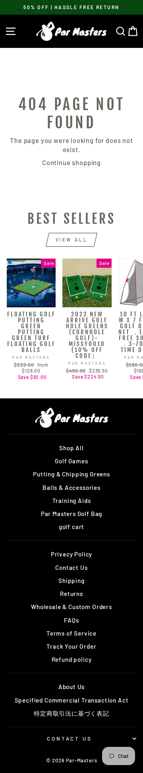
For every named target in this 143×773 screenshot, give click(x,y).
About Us (71, 686)
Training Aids (71, 500)
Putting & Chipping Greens (71, 474)
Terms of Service (71, 633)
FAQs (71, 620)
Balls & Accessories (71, 487)
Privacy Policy (72, 554)
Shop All (71, 447)
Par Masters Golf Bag (71, 513)
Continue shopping (71, 162)
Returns (71, 593)
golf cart (71, 526)
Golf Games (71, 461)
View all (72, 239)
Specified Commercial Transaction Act (72, 700)
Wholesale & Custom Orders (71, 606)
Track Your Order (71, 646)
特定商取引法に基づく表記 (71, 713)
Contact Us (71, 567)
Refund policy (72, 659)
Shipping (71, 580)
